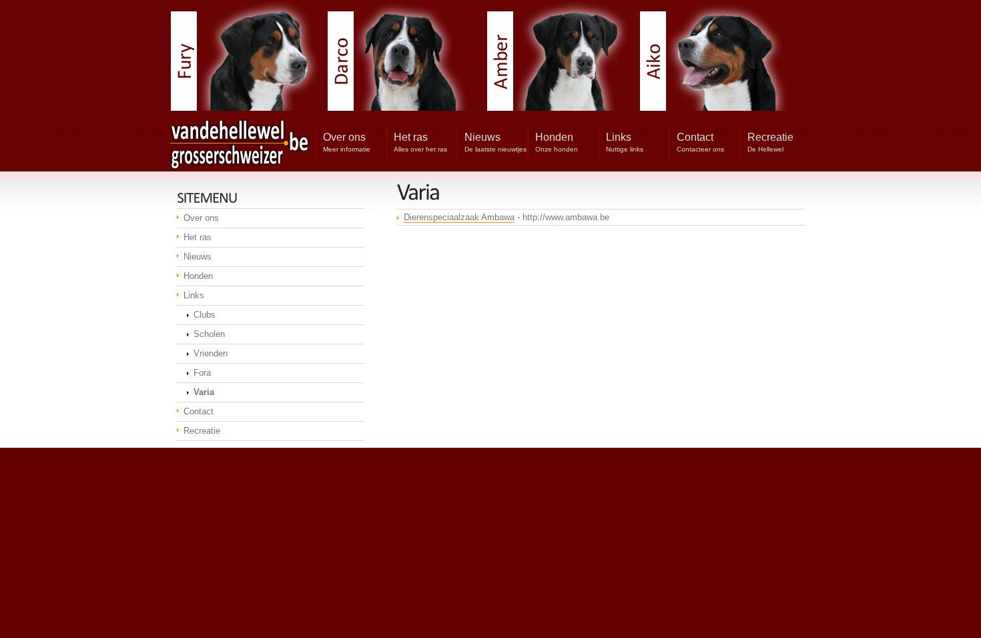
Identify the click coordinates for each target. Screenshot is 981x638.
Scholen (209, 334)
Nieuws (198, 257)
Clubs (205, 315)
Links (194, 295)
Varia (204, 392)
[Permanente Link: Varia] (418, 192)
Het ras (198, 237)
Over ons (201, 218)
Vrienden (211, 353)
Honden (198, 276)
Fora (202, 373)
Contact (199, 411)
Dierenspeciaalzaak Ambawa (459, 217)
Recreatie (202, 431)
